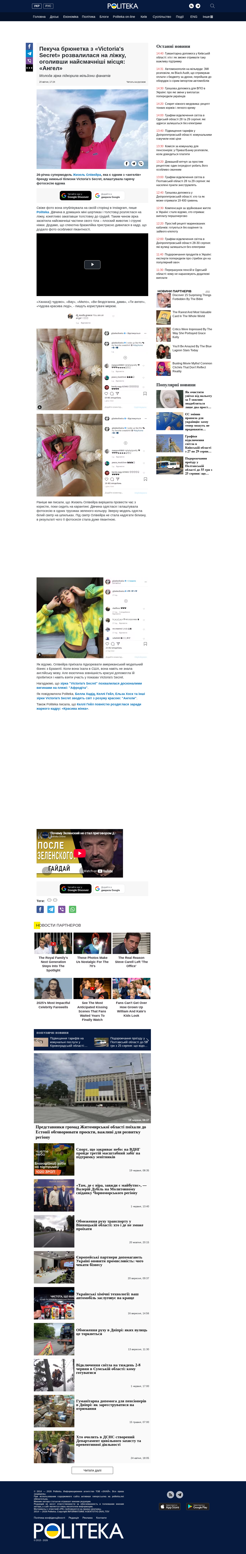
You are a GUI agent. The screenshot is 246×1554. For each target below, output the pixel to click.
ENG (193, 17)
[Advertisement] (92, 548)
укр (37, 6)
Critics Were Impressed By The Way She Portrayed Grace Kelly (192, 333)
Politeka (43, 212)
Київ (144, 17)
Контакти (101, 1517)
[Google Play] (197, 1506)
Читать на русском (136, 82)
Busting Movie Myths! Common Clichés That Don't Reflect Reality (192, 367)
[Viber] (29, 60)
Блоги (104, 17)
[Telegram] (198, 6)
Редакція (74, 1517)
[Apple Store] (170, 1506)
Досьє (54, 17)
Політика (88, 17)
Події (180, 17)
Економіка (70, 17)
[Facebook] (29, 46)
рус (48, 6)
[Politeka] (123, 6)
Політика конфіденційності (49, 1517)
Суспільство (162, 17)
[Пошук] (212, 6)
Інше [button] (206, 17)
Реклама (87, 1517)
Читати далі (92, 1470)
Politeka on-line (124, 17)
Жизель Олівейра (87, 175)
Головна (39, 17)
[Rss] (191, 6)
